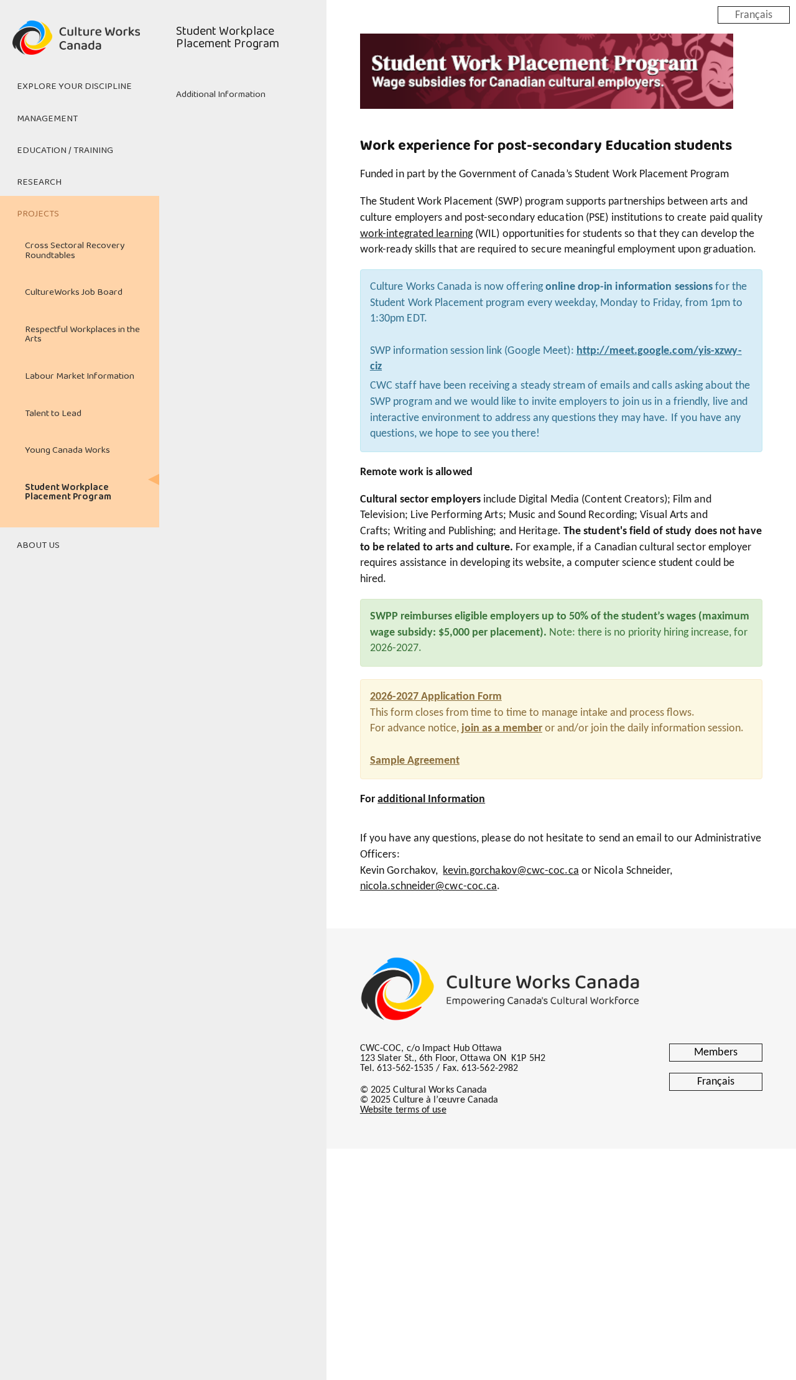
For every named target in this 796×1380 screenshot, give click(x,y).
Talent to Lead (53, 413)
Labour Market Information (79, 376)
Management (47, 118)
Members (716, 1052)
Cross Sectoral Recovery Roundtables (74, 250)
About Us (38, 545)
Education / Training (65, 150)
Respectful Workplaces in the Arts (82, 334)
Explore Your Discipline (74, 86)
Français (753, 15)
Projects (38, 213)
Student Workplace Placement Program (68, 492)
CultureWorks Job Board (74, 292)
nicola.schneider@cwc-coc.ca (428, 886)
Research (39, 182)
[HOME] (79, 45)
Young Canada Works (67, 450)
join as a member (501, 728)
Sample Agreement (415, 761)
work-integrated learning (416, 234)
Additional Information (221, 94)
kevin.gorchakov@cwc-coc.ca (510, 871)
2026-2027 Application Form (436, 697)
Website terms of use (403, 1110)
